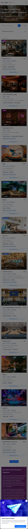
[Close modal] (26, 501)
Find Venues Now (21, 526)
